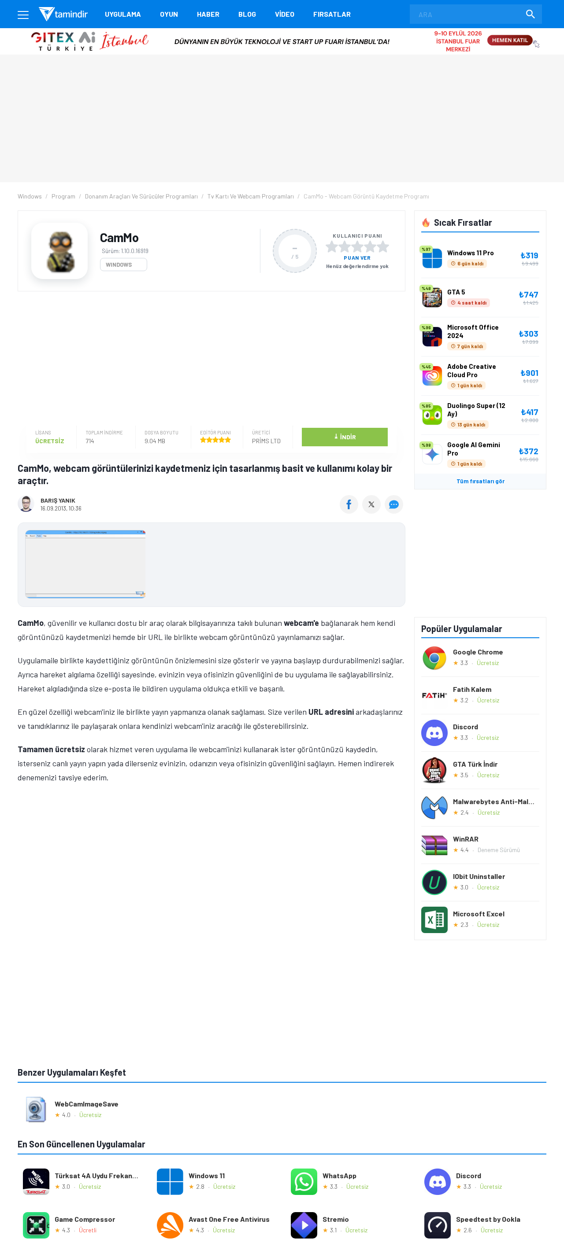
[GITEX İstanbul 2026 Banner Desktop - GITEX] (282, 31)
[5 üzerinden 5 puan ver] (383, 246)
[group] (211, 566)
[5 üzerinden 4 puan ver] (370, 246)
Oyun (169, 14)
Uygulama (123, 14)
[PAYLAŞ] (351, 510)
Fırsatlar (332, 14)
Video (284, 14)
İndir (345, 436)
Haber (208, 14)
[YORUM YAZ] (395, 510)
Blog (247, 14)
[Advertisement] (209, 359)
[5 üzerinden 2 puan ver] (344, 246)
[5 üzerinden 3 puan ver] (357, 246)
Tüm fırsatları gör (480, 481)
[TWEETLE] (372, 510)
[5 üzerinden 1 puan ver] (332, 246)
